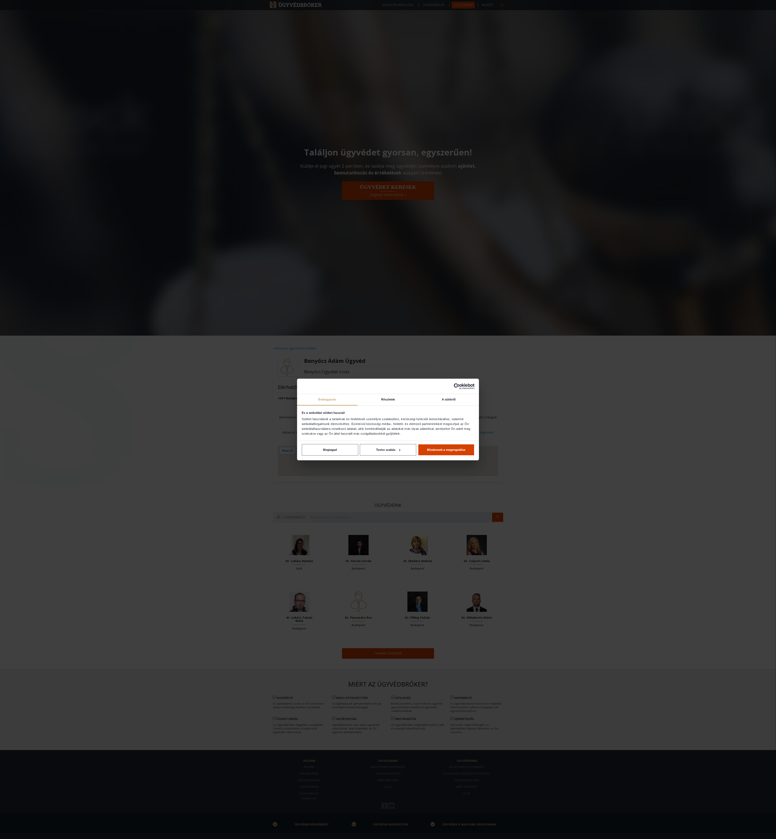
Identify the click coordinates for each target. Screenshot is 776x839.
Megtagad (330, 449)
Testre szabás (385, 449)
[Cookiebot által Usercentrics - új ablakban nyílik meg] (456, 386)
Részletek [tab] (388, 399)
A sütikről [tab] (448, 399)
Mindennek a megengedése (446, 449)
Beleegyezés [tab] (327, 399)
